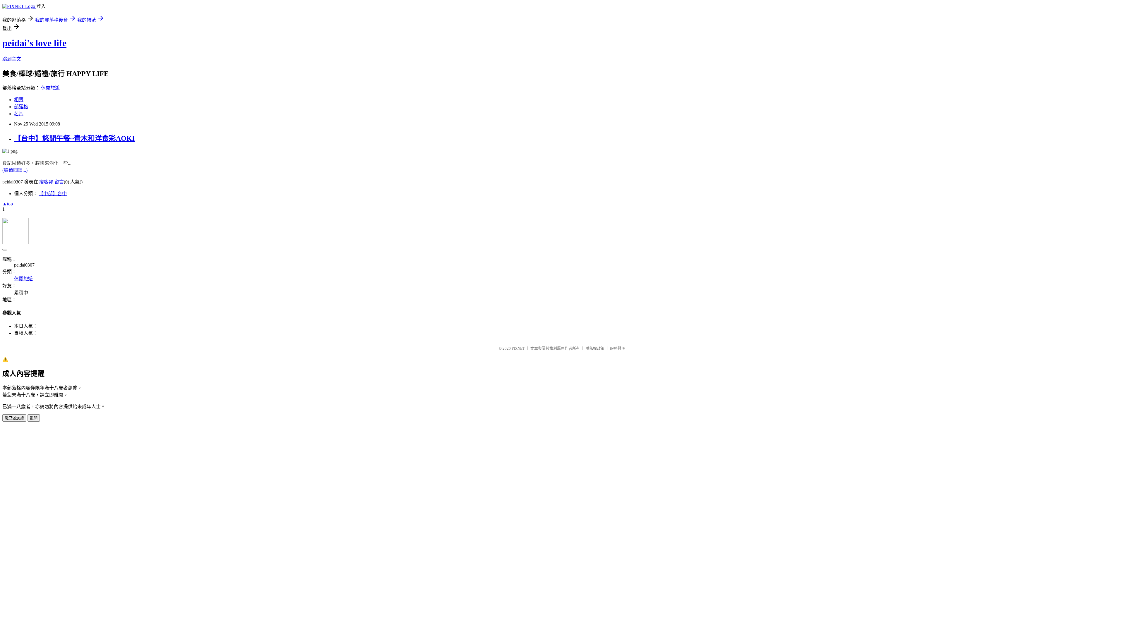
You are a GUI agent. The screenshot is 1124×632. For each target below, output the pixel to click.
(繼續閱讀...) (15, 170)
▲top (7, 203)
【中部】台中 (53, 193)
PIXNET (518, 348)
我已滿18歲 (14, 418)
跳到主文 (11, 58)
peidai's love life (34, 43)
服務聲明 (617, 348)
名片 (18, 113)
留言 (59, 181)
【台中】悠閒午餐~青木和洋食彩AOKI (74, 138)
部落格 (21, 106)
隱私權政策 (594, 348)
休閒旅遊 (50, 87)
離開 (33, 418)
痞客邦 (46, 181)
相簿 (18, 99)
